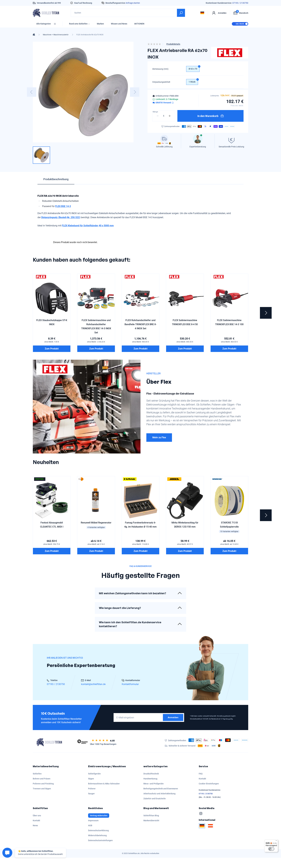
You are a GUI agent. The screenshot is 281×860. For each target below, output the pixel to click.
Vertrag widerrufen (98, 815)
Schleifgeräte (94, 773)
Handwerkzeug (150, 778)
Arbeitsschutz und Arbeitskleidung (159, 793)
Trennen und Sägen (42, 788)
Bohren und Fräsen (41, 778)
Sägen (91, 778)
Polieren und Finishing (43, 783)
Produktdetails (173, 44)
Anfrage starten (133, 3)
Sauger (91, 793)
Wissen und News (119, 24)
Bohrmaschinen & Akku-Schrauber (104, 783)
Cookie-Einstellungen (209, 783)
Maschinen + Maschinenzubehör (55, 35)
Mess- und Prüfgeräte (153, 783)
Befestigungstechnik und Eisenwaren (160, 788)
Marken (100, 24)
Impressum (93, 820)
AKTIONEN (139, 24)
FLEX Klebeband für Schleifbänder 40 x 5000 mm (88, 225)
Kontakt (202, 778)
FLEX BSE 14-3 (63, 206)
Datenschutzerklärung (98, 830)
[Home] (34, 35)
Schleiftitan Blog (151, 815)
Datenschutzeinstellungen (100, 840)
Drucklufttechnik (151, 773)
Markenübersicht (151, 820)
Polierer (92, 788)
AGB (90, 825)
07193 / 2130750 (240, 3)
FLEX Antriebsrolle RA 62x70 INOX (89, 35)
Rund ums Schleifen (78, 24)
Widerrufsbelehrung (97, 835)
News (35, 825)
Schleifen (37, 773)
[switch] (271, 849)
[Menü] (276, 841)
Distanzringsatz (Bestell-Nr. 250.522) (60, 217)
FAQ (201, 773)
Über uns (37, 815)
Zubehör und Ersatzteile (154, 798)
